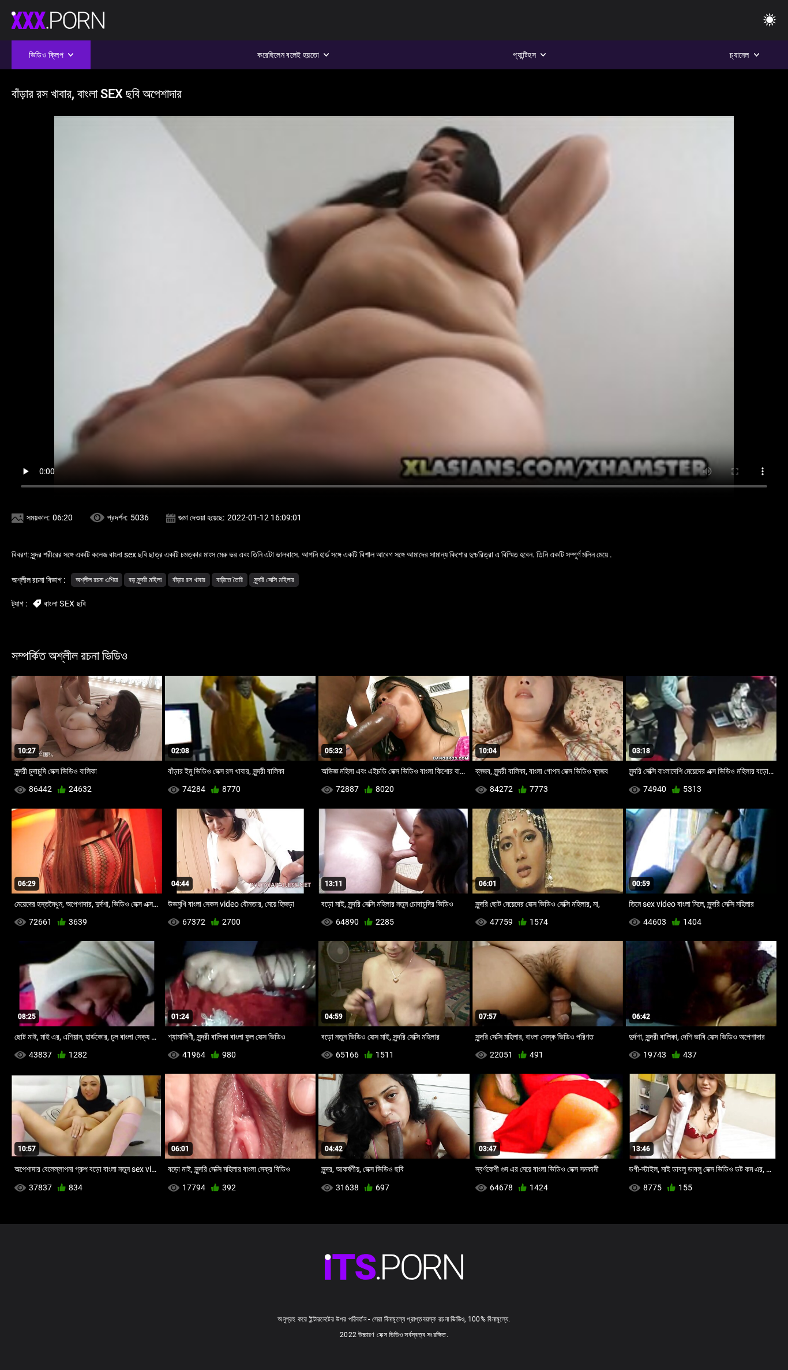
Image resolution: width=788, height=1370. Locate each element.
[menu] (769, 20)
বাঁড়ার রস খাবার (188, 580)
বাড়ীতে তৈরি (229, 580)
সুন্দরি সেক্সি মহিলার (274, 580)
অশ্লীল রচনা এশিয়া (97, 580)
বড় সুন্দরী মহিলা (145, 580)
